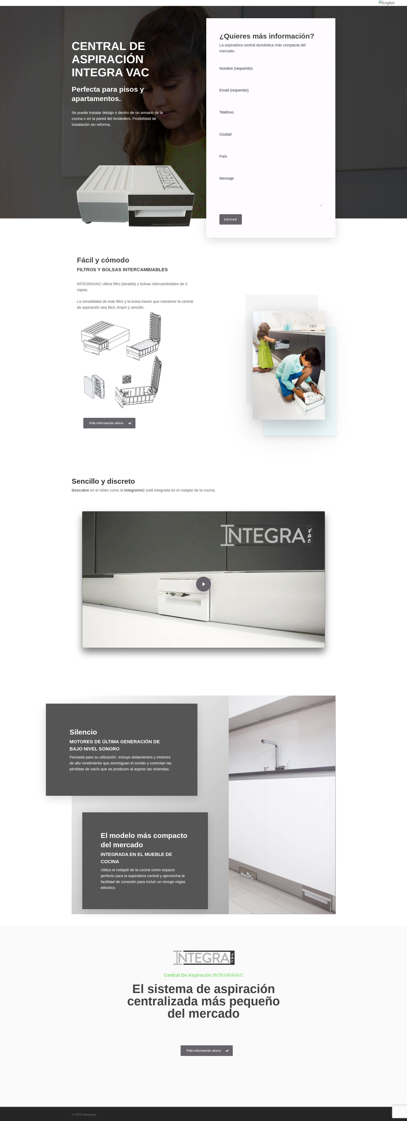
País (223, 156)
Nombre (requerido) (236, 68)
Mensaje (226, 178)
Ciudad (225, 134)
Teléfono (226, 112)
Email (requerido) (234, 90)
